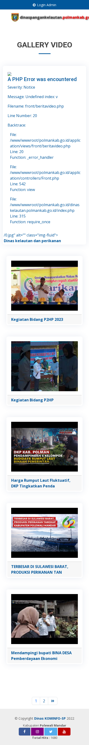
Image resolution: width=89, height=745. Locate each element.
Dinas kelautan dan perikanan (32, 240)
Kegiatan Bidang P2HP (32, 400)
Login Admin (46, 5)
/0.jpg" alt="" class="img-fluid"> (31, 235)
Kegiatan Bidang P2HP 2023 (37, 319)
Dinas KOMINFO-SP (50, 718)
